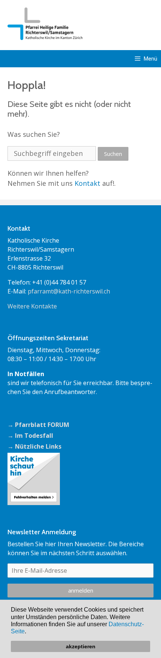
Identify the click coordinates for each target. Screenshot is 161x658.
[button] (29, 632)
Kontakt (87, 183)
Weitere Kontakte (32, 306)
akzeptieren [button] (80, 646)
